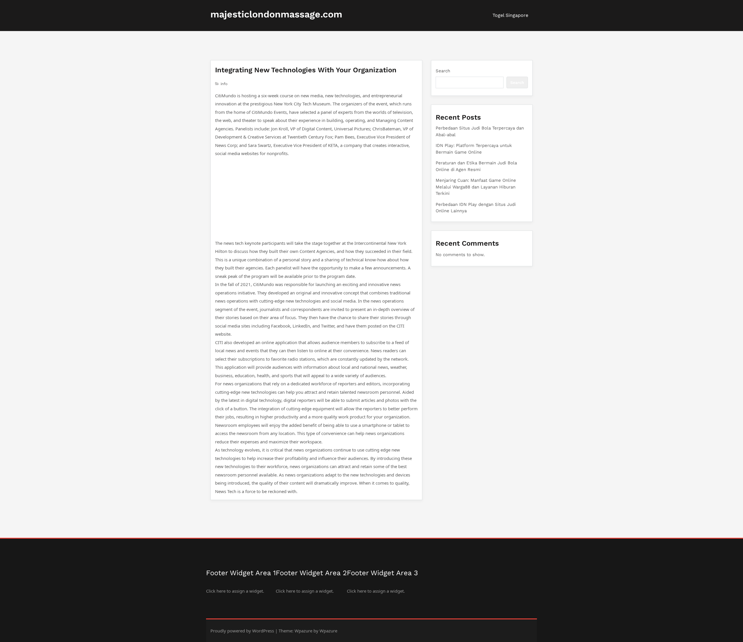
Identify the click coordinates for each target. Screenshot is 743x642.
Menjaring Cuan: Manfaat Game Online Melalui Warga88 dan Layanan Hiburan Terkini (476, 187)
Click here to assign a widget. (235, 591)
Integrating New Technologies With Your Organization (305, 70)
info (224, 84)
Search (443, 70)
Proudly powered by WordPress (242, 631)
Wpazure (303, 631)
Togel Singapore (510, 15)
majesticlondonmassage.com (276, 14)
